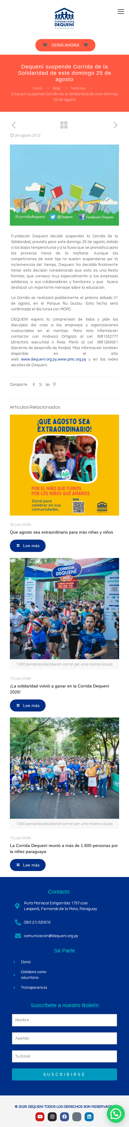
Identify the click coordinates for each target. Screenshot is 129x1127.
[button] (116, 1114)
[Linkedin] (89, 1116)
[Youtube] (39, 1116)
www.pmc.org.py (72, 359)
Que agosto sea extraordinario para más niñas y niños (61, 532)
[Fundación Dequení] (64, 18)
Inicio (37, 88)
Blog (56, 88)
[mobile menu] (121, 12)
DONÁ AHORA (65, 45)
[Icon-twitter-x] (76, 1116)
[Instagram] (52, 1116)
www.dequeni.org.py (39, 359)
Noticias (78, 88)
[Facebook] (64, 1116)
